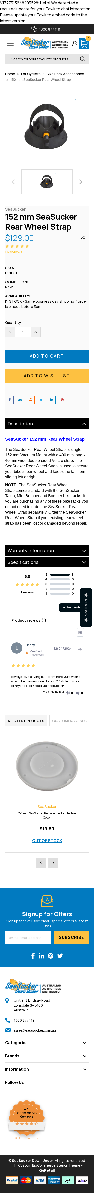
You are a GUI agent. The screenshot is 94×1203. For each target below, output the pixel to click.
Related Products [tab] (26, 720)
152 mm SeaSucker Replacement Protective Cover (47, 815)
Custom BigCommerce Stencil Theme (49, 1165)
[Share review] (80, 649)
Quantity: (13, 322)
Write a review (73, 607)
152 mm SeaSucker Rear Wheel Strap (40, 79)
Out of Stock (47, 840)
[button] (69, 693)
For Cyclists (31, 73)
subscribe (71, 937)
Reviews (86, 607)
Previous (13, 181)
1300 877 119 (24, 1020)
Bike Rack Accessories (65, 73)
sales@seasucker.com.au (35, 1030)
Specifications (23, 562)
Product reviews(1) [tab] (29, 620)
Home (10, 73)
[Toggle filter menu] (80, 632)
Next (81, 181)
